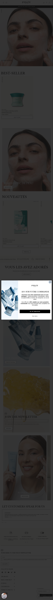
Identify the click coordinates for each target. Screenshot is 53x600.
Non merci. (35, 316)
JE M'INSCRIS (35, 311)
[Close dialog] (50, 282)
